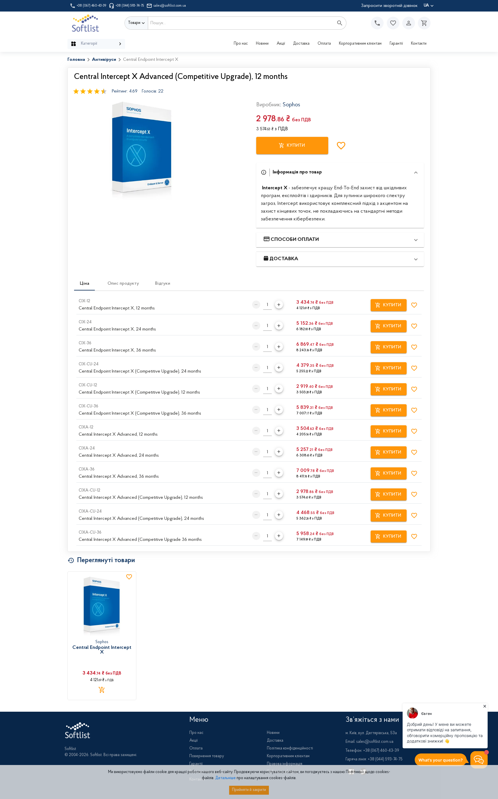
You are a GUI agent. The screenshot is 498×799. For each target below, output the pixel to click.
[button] (393, 23)
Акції (281, 44)
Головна (76, 59)
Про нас (241, 44)
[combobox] (241, 23)
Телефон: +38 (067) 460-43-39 (372, 751)
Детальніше (225, 778)
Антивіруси (104, 59)
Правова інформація (284, 764)
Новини (262, 44)
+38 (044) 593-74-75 (130, 5)
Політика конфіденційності (290, 749)
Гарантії (396, 44)
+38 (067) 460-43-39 (91, 5)
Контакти (419, 44)
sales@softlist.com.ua (169, 5)
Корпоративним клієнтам (360, 44)
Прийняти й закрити (249, 790)
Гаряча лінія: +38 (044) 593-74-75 (374, 760)
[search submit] (339, 23)
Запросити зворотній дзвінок (389, 5)
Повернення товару (206, 756)
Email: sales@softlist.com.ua (369, 742)
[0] (423, 23)
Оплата (324, 44)
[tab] (84, 283)
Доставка (301, 44)
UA (426, 6)
